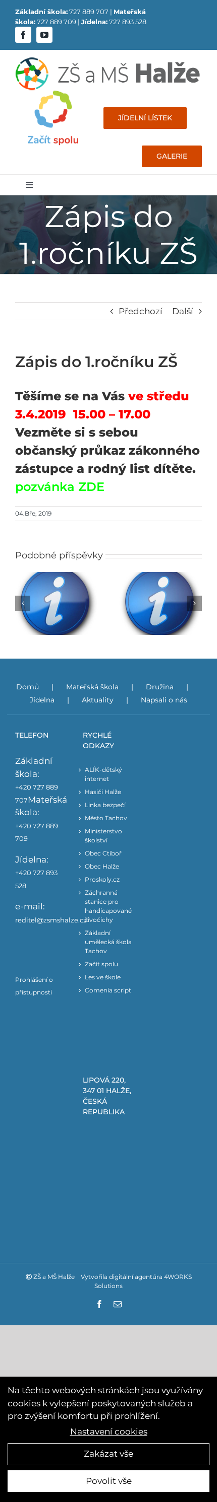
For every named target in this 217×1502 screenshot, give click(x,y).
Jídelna (42, 699)
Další (182, 311)
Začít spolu (101, 964)
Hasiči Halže (103, 792)
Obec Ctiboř (103, 853)
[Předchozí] (22, 603)
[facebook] (23, 35)
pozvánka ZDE (59, 486)
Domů (27, 686)
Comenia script (108, 990)
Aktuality (98, 699)
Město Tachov (106, 818)
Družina (160, 686)
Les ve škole (103, 977)
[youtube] (44, 35)
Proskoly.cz (102, 879)
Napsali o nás (164, 699)
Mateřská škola (92, 686)
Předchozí (140, 311)
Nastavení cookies (108, 1431)
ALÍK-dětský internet (103, 774)
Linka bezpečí (105, 805)
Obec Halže (102, 866)
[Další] (194, 603)
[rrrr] (53, 95)
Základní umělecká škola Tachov (108, 942)
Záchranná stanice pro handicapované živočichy (108, 906)
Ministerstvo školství (103, 835)
